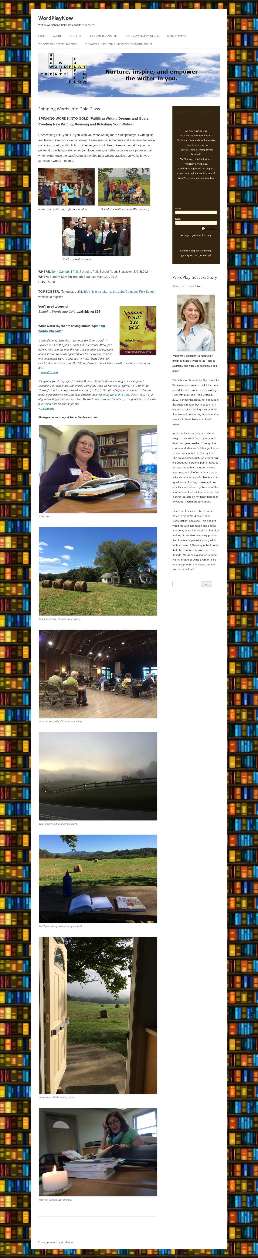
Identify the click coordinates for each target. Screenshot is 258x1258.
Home (41, 35)
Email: (178, 218)
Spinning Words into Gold (114, 394)
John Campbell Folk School (70, 271)
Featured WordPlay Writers (142, 35)
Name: (178, 208)
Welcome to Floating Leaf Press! (57, 44)
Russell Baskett (49, 372)
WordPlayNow (55, 18)
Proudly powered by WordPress (55, 1242)
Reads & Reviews (176, 35)
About (57, 35)
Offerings (75, 35)
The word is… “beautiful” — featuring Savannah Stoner (118, 44)
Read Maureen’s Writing (103, 35)
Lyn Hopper (47, 408)
